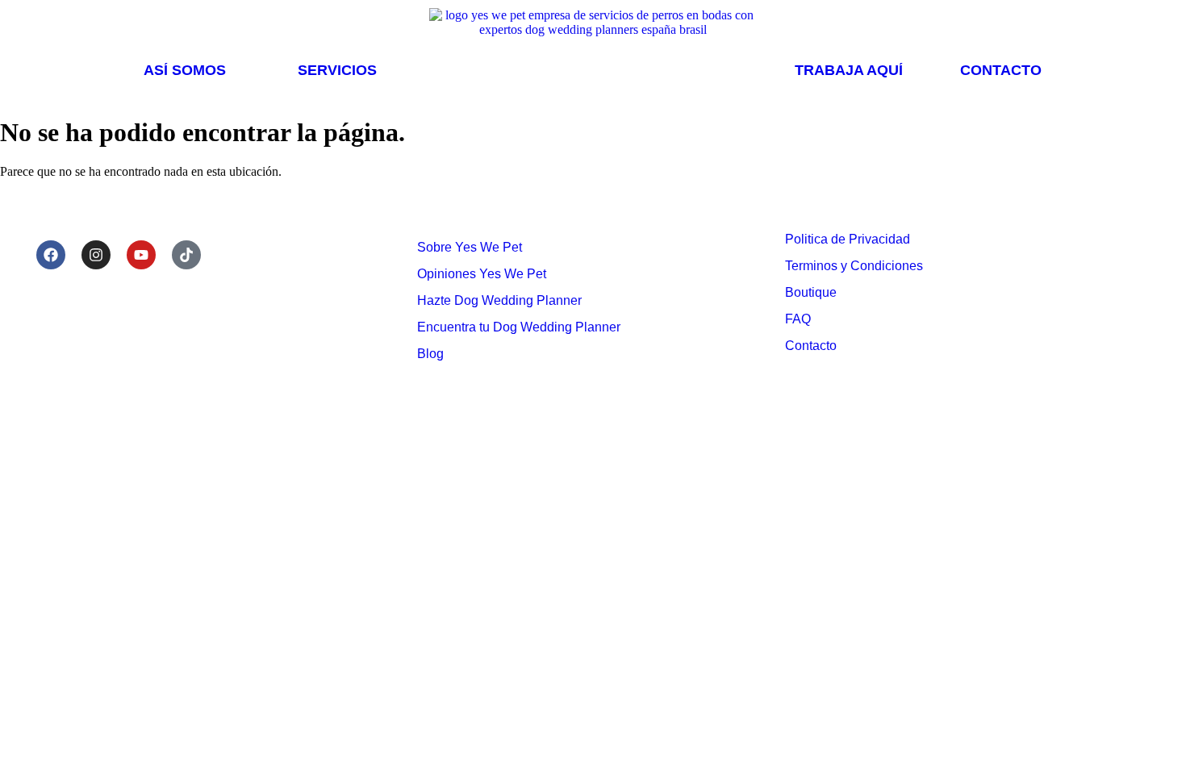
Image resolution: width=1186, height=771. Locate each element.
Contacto (1001, 70)
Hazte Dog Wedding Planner (499, 300)
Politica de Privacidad (847, 239)
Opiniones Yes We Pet (481, 274)
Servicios (337, 70)
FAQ (798, 319)
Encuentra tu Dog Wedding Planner (518, 327)
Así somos (185, 70)
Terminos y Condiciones (854, 266)
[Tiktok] (186, 254)
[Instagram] (96, 254)
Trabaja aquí (849, 70)
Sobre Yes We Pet (469, 247)
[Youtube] (141, 254)
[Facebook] (50, 254)
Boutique (811, 292)
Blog (430, 353)
